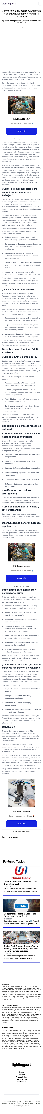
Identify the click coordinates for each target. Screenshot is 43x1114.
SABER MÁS (21, 131)
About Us (21, 1075)
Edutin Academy (21, 119)
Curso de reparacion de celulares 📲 (21, 816)
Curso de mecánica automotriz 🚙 (21, 123)
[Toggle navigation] (40, 3)
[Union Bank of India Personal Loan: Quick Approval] (21, 873)
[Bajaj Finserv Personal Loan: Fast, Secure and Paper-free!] (21, 905)
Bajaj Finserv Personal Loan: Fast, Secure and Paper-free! (20, 915)
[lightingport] (8, 3)
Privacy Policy (21, 1077)
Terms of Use (21, 1079)
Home (21, 1072)
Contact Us (21, 1082)
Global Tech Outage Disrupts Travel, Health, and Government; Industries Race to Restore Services (21, 948)
